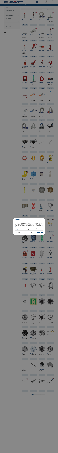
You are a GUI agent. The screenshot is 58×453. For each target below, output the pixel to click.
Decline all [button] (33, 232)
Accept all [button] (40, 232)
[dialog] (29, 226)
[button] (17, 232)
